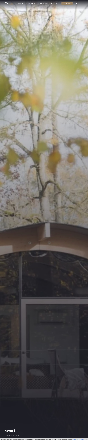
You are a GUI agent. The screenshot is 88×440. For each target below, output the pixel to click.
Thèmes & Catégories (43, 3)
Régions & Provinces (30, 3)
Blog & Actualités (54, 3)
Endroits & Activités (18, 3)
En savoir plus (75, 439)
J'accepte (82, 439)
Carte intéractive (67, 3)
